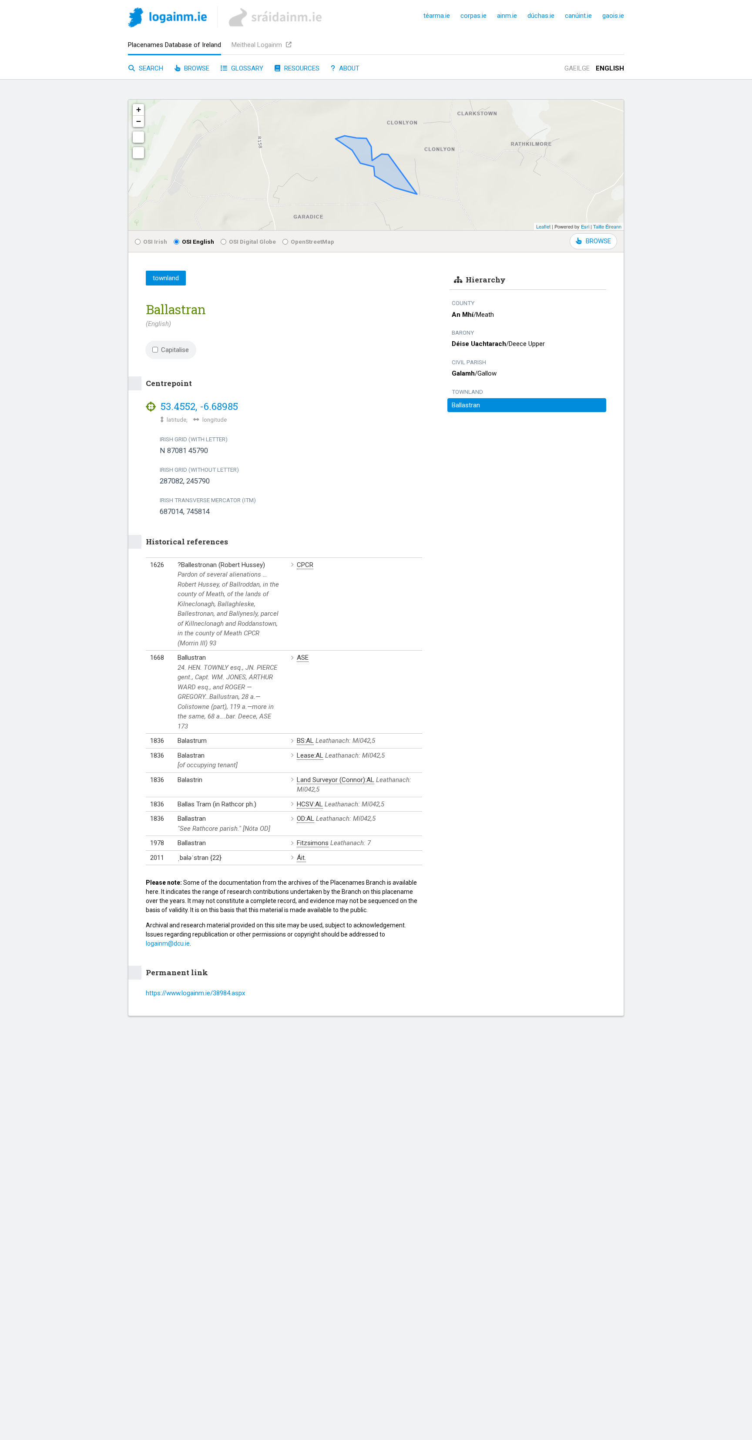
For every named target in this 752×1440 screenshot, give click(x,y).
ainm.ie (507, 16)
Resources (300, 68)
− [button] (138, 121)
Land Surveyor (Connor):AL (335, 780)
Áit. (301, 858)
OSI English (198, 241)
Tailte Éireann (607, 226)
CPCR (305, 565)
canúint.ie (578, 16)
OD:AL (305, 818)
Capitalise (175, 350)
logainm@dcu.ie (168, 943)
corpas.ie (473, 16)
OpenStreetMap (312, 241)
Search (150, 68)
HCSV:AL (310, 804)
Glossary (246, 68)
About (348, 68)
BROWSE (598, 241)
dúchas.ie (540, 16)
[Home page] (167, 18)
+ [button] (138, 109)
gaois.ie (613, 16)
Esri (585, 226)
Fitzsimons (313, 843)
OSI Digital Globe (252, 241)
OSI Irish (155, 241)
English (610, 68)
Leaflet (543, 226)
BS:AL (305, 741)
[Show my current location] (138, 152)
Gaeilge (577, 68)
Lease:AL (310, 755)
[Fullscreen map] (138, 137)
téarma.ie (436, 16)
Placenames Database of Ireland (174, 45)
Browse (195, 68)
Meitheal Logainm (258, 45)
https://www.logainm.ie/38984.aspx (195, 993)
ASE (303, 657)
